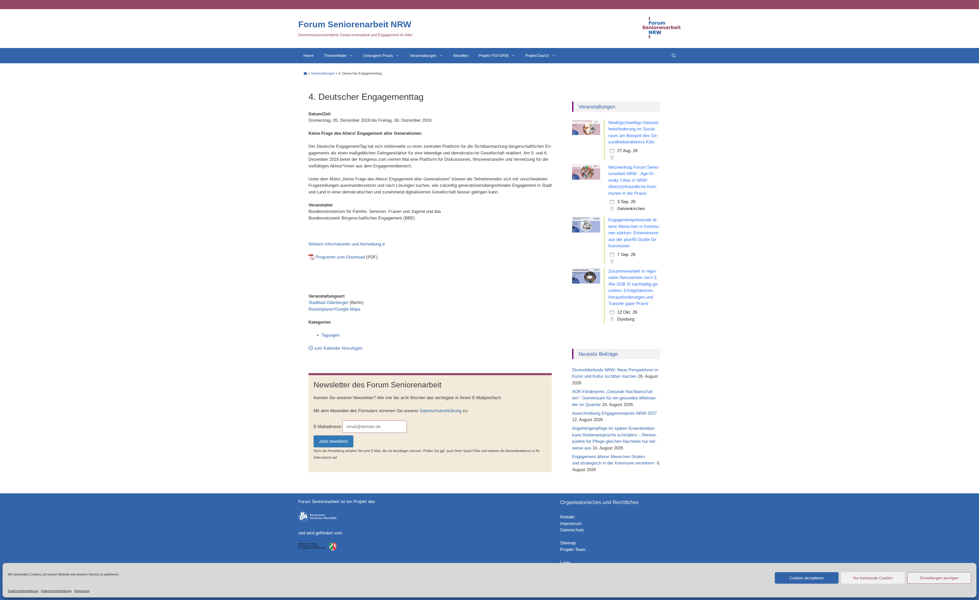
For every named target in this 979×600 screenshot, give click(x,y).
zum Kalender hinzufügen (337, 348)
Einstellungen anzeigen (939, 578)
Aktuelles (460, 55)
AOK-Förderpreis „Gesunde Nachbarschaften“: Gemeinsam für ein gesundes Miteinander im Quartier (614, 398)
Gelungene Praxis (378, 55)
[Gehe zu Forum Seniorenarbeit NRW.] (305, 73)
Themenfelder (335, 55)
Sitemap (568, 543)
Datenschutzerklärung (23, 591)
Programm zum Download (340, 257)
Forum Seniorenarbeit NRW (354, 24)
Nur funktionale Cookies (873, 578)
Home (308, 55)
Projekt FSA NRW (494, 55)
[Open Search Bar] (674, 55)
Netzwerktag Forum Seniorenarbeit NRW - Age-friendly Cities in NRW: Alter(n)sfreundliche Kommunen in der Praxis (633, 180)
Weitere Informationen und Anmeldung (344, 244)
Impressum (81, 591)
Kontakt (567, 517)
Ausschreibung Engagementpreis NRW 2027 (614, 413)
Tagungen (330, 335)
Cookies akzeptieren (807, 578)
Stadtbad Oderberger (328, 302)
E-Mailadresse (327, 426)
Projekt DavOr (537, 55)
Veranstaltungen (423, 55)
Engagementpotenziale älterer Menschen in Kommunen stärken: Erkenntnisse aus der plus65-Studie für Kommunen (634, 232)
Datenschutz (572, 530)
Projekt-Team (572, 549)
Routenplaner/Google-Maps (334, 309)
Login (565, 562)
